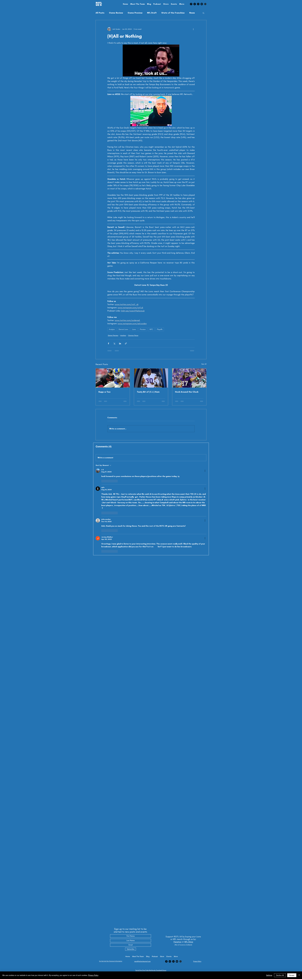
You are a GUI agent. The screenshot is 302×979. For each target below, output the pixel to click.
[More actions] (193, 29)
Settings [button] (269, 975)
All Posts (100, 12)
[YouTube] (202, 4)
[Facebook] (191, 4)
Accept (291, 975)
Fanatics (177, 941)
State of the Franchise (173, 12)
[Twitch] (205, 4)
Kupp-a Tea (104, 377)
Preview (143, 315)
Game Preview (135, 12)
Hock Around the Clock (186, 377)
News (192, 12)
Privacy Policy (93, 975)
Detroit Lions (123, 315)
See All (203, 350)
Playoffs (159, 315)
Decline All (280, 975)
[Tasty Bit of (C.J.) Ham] (151, 363)
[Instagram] (198, 4)
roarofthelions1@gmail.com (142, 961)
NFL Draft (152, 12)
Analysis (112, 315)
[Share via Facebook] (108, 329)
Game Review (116, 12)
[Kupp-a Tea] (113, 363)
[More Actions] (204, 439)
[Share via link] (126, 329)
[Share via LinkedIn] (120, 329)
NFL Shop (188, 941)
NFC (151, 315)
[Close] (299, 975)
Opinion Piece (133, 321)
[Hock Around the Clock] (189, 363)
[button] (203, 13)
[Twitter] (194, 4)
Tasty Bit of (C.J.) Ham (148, 377)
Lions (134, 315)
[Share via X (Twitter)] (114, 329)
